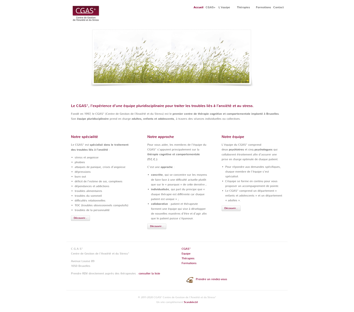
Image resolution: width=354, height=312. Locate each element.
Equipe (186, 253)
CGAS (186, 249)
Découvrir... (80, 218)
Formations (189, 263)
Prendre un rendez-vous (211, 279)
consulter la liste (149, 273)
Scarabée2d (191, 302)
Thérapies (188, 258)
